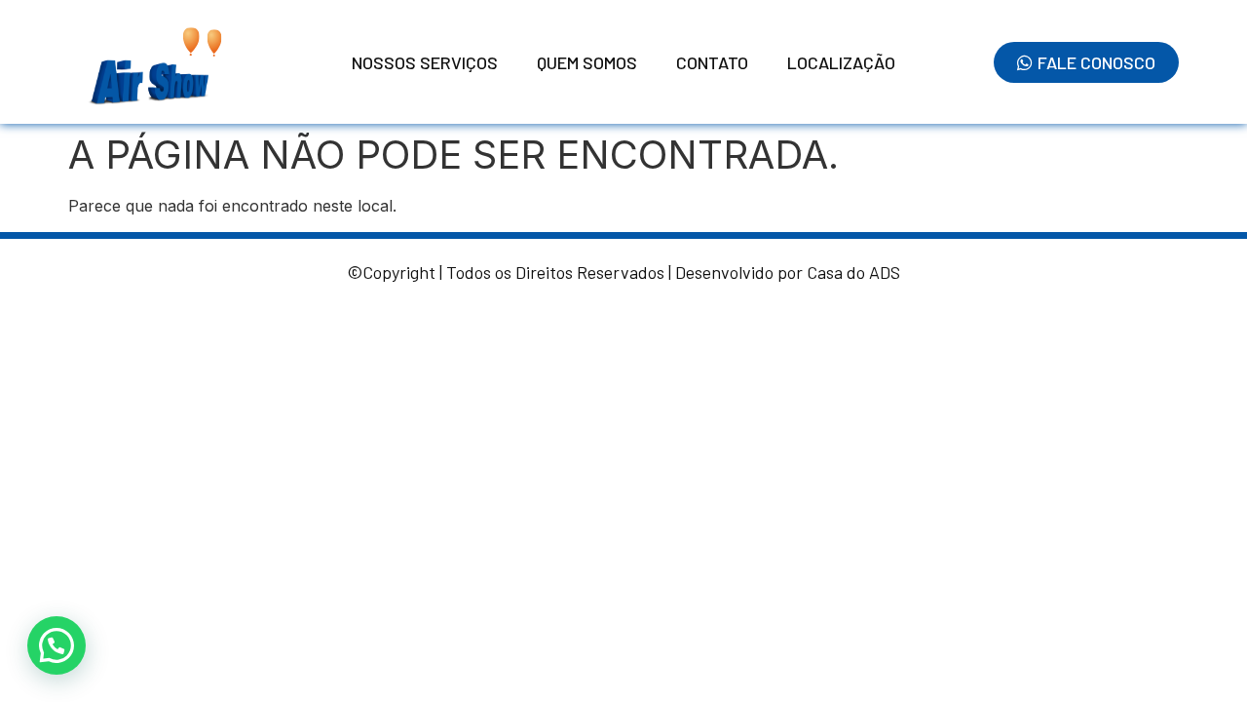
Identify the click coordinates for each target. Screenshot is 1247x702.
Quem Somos (587, 62)
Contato (712, 62)
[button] (56, 645)
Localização (841, 62)
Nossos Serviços (425, 62)
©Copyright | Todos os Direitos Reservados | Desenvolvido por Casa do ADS (623, 272)
